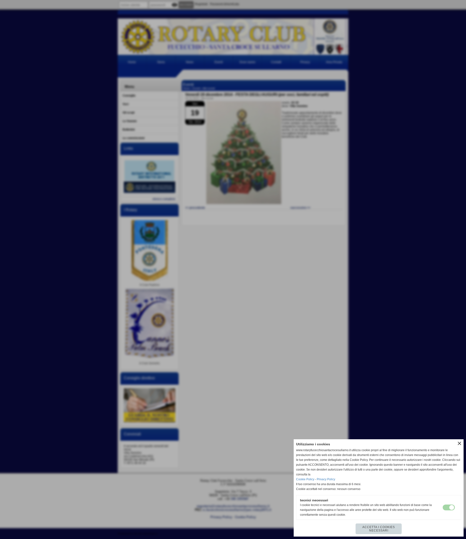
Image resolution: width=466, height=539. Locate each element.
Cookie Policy (305, 479)
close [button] (459, 443)
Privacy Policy (326, 479)
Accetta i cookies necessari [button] (378, 528)
